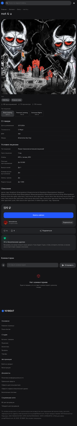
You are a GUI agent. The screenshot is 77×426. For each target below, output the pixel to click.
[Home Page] (3, 3)
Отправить (69, 265)
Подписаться (67, 222)
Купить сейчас (38, 215)
